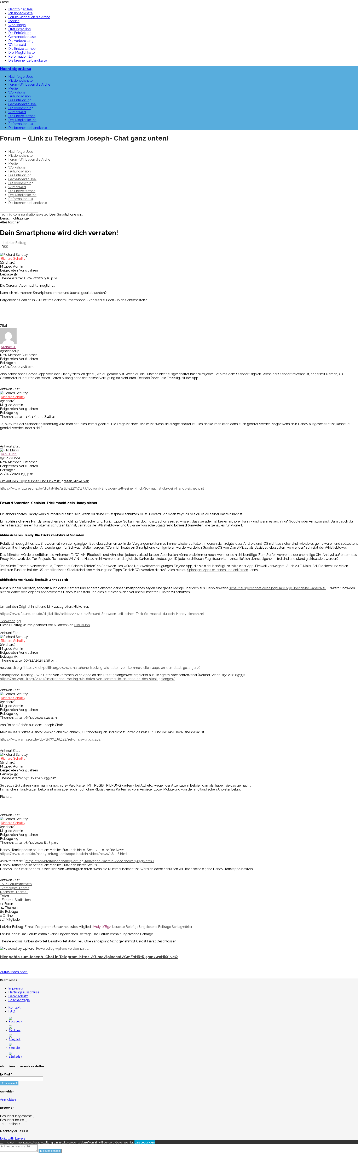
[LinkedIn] (15, 1056)
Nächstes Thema (14, 892)
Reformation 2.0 (20, 56)
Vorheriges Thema (14, 888)
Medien (13, 21)
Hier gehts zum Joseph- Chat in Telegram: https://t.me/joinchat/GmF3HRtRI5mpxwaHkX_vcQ (89, 956)
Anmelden (8, 1100)
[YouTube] (15, 1047)
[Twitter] (15, 1030)
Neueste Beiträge (125, 927)
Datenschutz (18, 996)
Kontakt (14, 1007)
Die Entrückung (19, 33)
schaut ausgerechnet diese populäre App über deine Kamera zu (277, 588)
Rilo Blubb (9, 454)
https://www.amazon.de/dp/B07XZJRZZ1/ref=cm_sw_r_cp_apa (50, 739)
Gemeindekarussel (22, 37)
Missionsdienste (20, 13)
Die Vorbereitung (21, 41)
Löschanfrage (19, 1000)
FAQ (11, 1011)
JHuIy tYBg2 (101, 927)
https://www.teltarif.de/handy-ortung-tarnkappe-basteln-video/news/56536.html (63, 854)
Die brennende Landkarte (27, 60)
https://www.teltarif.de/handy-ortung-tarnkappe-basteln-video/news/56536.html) (89, 861)
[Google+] (15, 1039)
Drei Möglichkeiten (22, 53)
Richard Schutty (13, 259)
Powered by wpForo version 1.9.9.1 (62, 949)
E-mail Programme (38, 927)
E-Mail (6, 1074)
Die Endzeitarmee (21, 49)
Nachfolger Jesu (20, 9)
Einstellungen (144, 1142)
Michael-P (8, 347)
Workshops (17, 25)
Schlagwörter (182, 927)
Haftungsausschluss (23, 992)
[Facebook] (15, 1021)
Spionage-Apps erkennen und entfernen (217, 570)
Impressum (16, 988)
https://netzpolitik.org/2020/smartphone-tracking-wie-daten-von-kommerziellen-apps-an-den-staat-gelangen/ (87, 679)
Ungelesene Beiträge (155, 927)
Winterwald (17, 45)
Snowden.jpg (10, 621)
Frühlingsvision (19, 29)
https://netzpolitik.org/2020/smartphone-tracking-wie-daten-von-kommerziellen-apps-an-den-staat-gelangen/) (112, 668)
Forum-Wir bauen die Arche (29, 17)
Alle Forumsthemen (16, 884)
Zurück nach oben (14, 972)
